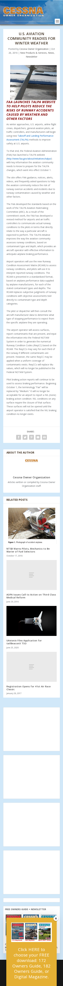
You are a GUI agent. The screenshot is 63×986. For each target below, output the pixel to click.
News (51, 52)
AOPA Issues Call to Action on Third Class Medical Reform (31, 596)
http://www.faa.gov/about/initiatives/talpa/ (29, 158)
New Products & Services (33, 52)
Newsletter (31, 56)
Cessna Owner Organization (34, 48)
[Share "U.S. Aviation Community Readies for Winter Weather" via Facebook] (18, 437)
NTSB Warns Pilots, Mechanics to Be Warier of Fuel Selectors (28, 550)
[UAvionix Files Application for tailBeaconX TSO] (31, 621)
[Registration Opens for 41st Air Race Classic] (31, 667)
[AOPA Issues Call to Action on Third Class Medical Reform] (31, 575)
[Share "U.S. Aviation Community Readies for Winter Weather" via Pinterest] (31, 437)
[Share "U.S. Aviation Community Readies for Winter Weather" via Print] (44, 437)
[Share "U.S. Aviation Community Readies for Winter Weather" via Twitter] (25, 437)
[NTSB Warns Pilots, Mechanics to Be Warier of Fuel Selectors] (31, 525)
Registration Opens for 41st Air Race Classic (28, 688)
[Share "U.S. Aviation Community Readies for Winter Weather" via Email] (38, 437)
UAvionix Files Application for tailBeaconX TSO (24, 642)
